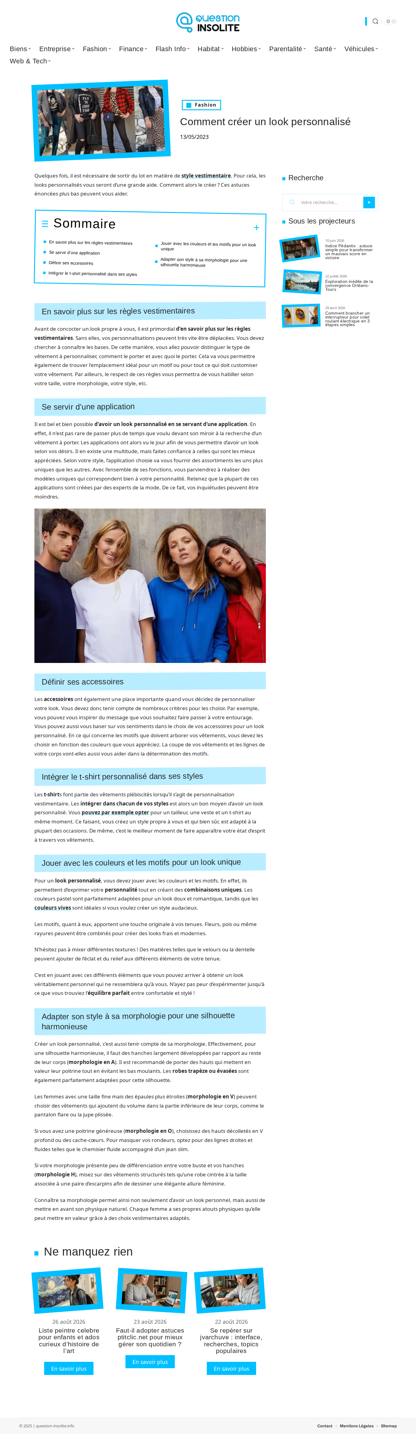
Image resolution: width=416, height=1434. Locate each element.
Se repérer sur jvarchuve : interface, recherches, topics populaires (231, 1340)
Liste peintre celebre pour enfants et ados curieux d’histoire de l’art (69, 1340)
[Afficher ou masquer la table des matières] (188, 227)
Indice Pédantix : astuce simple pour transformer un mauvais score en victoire (349, 251)
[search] (375, 21)
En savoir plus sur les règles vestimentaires (90, 242)
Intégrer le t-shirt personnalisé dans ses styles (92, 273)
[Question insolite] (208, 21)
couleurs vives (52, 907)
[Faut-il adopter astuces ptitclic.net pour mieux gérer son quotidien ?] (151, 1290)
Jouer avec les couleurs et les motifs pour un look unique (208, 246)
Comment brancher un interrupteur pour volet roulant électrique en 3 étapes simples (347, 319)
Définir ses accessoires (71, 263)
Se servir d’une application (74, 252)
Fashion (206, 104)
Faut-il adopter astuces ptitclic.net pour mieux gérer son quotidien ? (150, 1337)
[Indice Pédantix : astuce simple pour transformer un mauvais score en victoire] (299, 248)
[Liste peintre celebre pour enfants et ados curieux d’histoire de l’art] (67, 1290)
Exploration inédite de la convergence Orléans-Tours (349, 285)
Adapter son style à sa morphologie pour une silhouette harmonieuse (204, 262)
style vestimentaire (206, 175)
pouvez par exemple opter (115, 812)
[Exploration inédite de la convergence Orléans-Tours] (302, 282)
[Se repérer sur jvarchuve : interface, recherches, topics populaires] (230, 1290)
